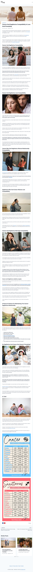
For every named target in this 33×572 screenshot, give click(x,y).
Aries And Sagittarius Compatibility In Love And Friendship (7, 550)
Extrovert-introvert (5, 386)
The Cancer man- (5, 172)
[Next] (30, 547)
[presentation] (8, 543)
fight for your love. (12, 428)
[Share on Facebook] (3, 523)
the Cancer (28, 31)
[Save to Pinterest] (4, 523)
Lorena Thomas (5, 28)
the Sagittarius (26, 35)
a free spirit (16, 74)
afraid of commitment (26, 225)
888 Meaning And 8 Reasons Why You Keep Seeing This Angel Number (8, 529)
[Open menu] (32, 2)
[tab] (15, 556)
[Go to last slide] (2, 547)
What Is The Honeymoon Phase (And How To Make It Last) (24, 529)
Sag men (14, 225)
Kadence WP (23, 569)
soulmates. (10, 177)
